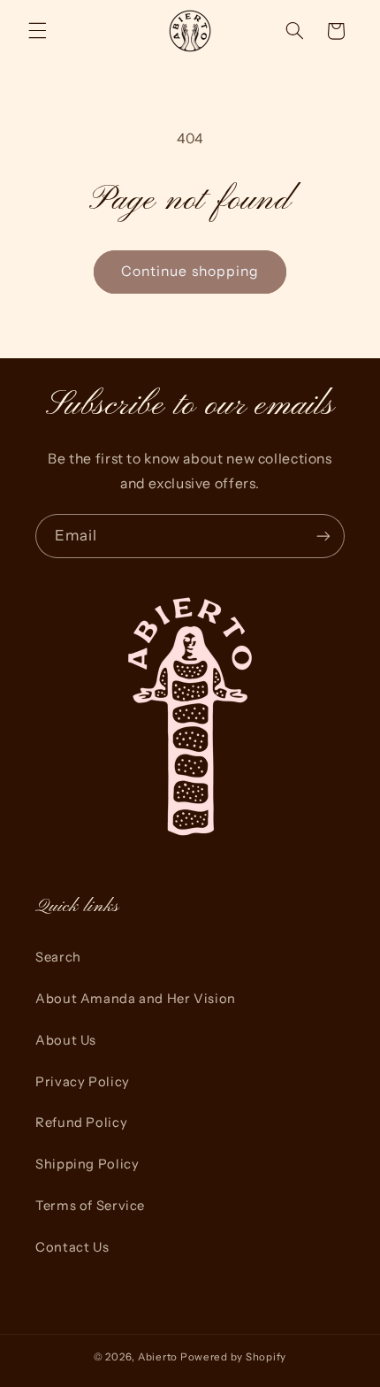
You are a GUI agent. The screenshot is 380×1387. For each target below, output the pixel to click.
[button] (37, 31)
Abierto (158, 1357)
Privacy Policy (82, 1082)
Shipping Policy (87, 1164)
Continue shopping (190, 271)
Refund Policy (81, 1122)
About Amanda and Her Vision (135, 999)
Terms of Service (90, 1206)
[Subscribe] (323, 535)
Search (58, 957)
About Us (65, 1040)
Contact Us (72, 1247)
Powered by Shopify (233, 1357)
